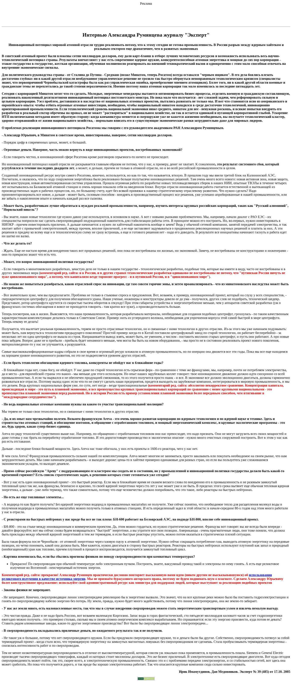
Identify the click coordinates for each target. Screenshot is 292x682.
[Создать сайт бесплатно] (146, 679)
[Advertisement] (146, 15)
